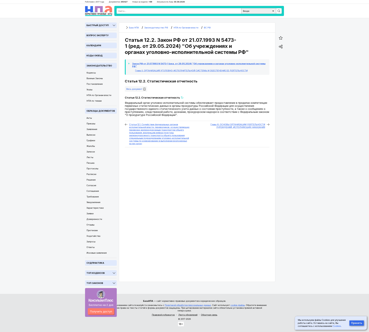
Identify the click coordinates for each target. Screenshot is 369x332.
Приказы (90, 123)
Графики (90, 140)
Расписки (91, 174)
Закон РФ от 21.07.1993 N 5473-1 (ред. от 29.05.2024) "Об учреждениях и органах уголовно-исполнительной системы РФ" (199, 65)
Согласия (91, 185)
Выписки (90, 134)
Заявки (90, 213)
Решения (91, 179)
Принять (356, 323)
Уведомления (93, 202)
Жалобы (90, 146)
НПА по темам (94, 100)
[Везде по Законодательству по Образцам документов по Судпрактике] (258, 10)
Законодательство (99, 65)
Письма (90, 163)
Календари (93, 45)
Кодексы (91, 72)
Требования (92, 196)
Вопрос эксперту (97, 35)
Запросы (90, 241)
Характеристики (95, 207)
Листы (89, 157)
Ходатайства (93, 236)
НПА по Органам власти (98, 95)
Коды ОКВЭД (94, 55)
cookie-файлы (237, 305)
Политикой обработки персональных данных (188, 305)
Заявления (91, 129)
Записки (90, 151)
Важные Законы (94, 78)
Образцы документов (100, 111)
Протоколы (92, 168)
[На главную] (98, 11)
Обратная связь (209, 314)
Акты (89, 118)
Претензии (92, 230)
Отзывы (90, 224)
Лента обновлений (187, 314)
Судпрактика (95, 263)
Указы (89, 89)
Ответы (90, 247)
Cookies (337, 326)
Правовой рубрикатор (163, 314)
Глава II (191, 70)
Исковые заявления (96, 252)
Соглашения (92, 191)
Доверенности (94, 219)
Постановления (94, 84)
